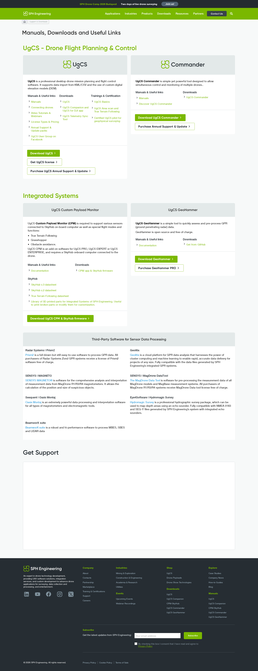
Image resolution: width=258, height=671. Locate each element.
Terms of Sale (122, 662)
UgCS (66, 101)
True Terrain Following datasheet (50, 295)
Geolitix (134, 354)
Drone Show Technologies (179, 582)
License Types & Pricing (45, 121)
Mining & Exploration (125, 573)
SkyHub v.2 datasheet (43, 290)
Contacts (87, 578)
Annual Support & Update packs (41, 129)
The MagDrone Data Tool (145, 380)
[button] (113, 13)
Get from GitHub (196, 244)
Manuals (36, 101)
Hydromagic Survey (142, 402)
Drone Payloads (174, 578)
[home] (37, 14)
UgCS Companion (175, 599)
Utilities (119, 587)
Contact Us (217, 13)
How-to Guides (216, 582)
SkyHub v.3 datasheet (43, 284)
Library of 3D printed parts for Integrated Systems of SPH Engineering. (72, 301)
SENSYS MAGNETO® (38, 380)
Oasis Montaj (33, 402)
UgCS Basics (102, 101)
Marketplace (89, 587)
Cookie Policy (105, 662)
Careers (86, 600)
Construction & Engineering (129, 578)
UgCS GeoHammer (176, 612)
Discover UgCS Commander (155, 103)
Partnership (88, 582)
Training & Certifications (94, 591)
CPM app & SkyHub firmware (96, 270)
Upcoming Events (124, 599)
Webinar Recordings (125, 603)
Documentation (40, 270)
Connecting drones (42, 107)
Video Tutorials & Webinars (41, 114)
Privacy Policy (145, 646)
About (85, 573)
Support (86, 596)
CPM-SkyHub (173, 603)
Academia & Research (126, 582)
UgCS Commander (197, 97)
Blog (211, 587)
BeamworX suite (35, 427)
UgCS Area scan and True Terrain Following (107, 110)
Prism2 (29, 354)
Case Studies (215, 573)
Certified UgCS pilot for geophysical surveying (107, 119)
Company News (216, 578)
